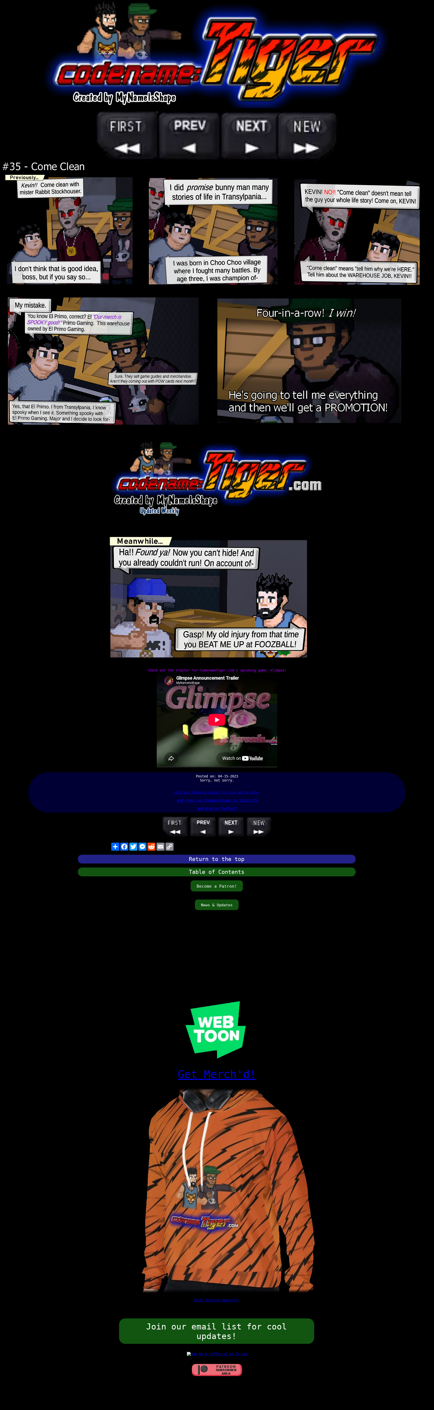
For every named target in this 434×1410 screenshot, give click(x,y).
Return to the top (216, 859)
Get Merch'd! (217, 1074)
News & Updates (217, 905)
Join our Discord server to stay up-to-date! (217, 792)
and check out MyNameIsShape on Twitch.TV (217, 800)
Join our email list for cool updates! (216, 1331)
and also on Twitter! (217, 808)
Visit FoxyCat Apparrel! (217, 1300)
